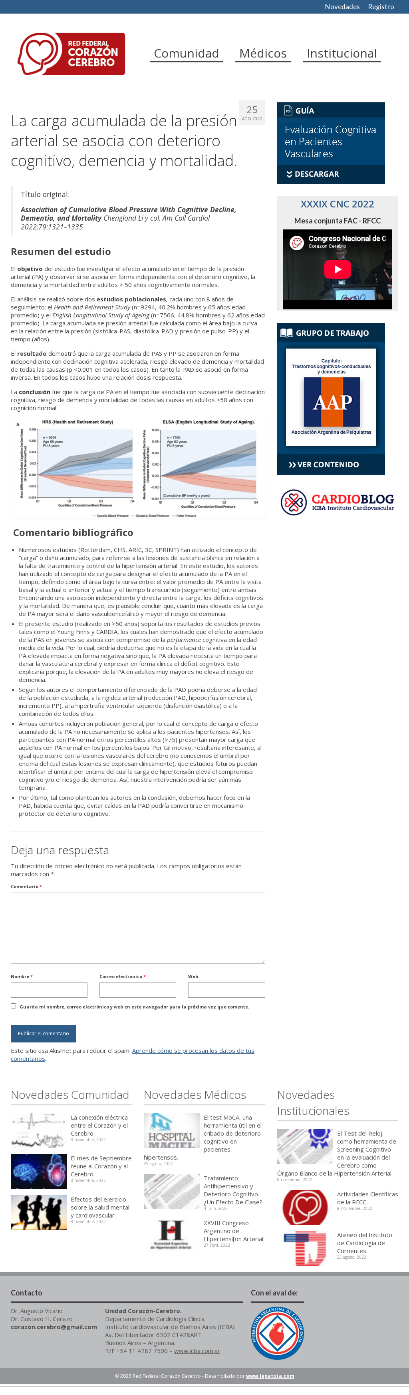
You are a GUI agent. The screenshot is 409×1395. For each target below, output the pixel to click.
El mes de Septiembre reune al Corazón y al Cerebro (101, 1166)
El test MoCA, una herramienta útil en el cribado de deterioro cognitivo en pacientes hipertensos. (203, 1137)
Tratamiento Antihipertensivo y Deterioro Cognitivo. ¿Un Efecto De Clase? (233, 1190)
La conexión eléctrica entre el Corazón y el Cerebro (99, 1125)
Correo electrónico (122, 976)
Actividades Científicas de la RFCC (367, 1198)
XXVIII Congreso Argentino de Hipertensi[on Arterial (233, 1231)
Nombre (22, 976)
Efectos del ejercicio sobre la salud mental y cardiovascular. (100, 1207)
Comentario (26, 886)
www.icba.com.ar (197, 1351)
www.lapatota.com (270, 1376)
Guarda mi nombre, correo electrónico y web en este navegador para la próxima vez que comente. (134, 1007)
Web (193, 976)
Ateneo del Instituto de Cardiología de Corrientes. (364, 1243)
